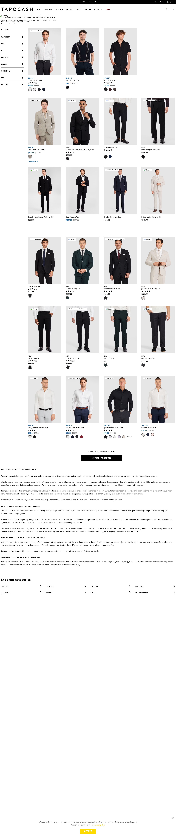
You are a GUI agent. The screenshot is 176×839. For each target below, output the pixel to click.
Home (3, 21)
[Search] (168, 9)
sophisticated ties (65, 500)
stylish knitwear (138, 485)
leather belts (53, 500)
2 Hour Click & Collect (88, 2)
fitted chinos (122, 485)
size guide (13, 542)
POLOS (88, 9)
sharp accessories (161, 482)
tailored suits (131, 482)
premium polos (111, 485)
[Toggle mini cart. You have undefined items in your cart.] (172, 9)
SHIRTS (69, 9)
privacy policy (99, 825)
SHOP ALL (48, 9)
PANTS (79, 9)
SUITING (59, 9)
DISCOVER (98, 9)
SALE (108, 9)
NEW (39, 9)
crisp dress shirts (143, 482)
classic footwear (83, 500)
